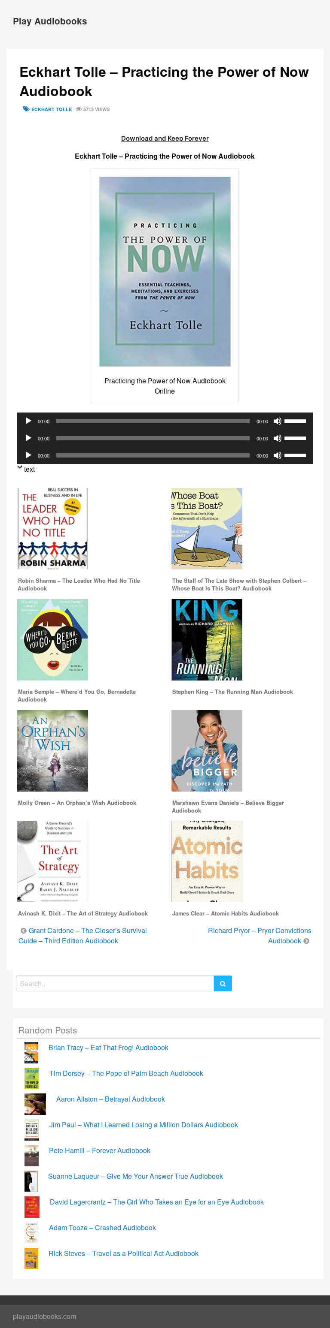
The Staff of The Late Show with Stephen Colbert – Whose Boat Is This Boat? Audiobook (239, 584)
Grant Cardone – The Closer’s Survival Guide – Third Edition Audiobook (82, 935)
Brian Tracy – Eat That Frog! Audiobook (108, 1047)
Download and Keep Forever (165, 138)
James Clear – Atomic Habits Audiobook (225, 913)
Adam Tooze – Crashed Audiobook (102, 1227)
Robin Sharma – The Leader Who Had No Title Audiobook (79, 584)
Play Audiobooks (50, 21)
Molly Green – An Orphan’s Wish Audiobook (77, 803)
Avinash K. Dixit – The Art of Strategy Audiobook (83, 913)
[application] (164, 421)
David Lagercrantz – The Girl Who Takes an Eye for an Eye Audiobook (157, 1202)
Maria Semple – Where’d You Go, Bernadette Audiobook (77, 695)
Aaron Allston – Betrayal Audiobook (110, 1099)
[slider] (296, 420)
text (29, 469)
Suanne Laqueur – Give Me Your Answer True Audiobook (135, 1176)
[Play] (28, 421)
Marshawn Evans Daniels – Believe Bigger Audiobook (228, 806)
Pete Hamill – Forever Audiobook (99, 1150)
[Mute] (277, 421)
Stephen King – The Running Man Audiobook (232, 692)
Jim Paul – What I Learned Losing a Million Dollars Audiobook (143, 1124)
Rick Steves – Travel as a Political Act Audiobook (124, 1253)
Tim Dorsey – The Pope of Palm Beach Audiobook (126, 1073)
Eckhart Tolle (51, 109)
